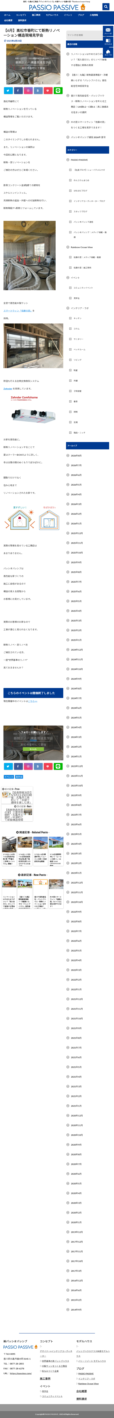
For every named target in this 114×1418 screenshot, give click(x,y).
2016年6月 (76, 1290)
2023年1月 (76, 873)
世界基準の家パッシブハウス (55, 1361)
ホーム (7, 15)
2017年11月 (77, 1251)
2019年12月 (77, 1232)
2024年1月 (76, 756)
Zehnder (7, 388)
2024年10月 (77, 669)
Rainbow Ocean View (82, 247)
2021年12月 (77, 999)
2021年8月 (76, 1038)
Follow (33, 740)
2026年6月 (76, 475)
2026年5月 (76, 484)
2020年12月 (77, 1115)
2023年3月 (76, 853)
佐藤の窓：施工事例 (82, 267)
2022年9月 (76, 911)
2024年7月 (76, 698)
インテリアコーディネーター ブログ (89, 201)
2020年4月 (76, 1193)
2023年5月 (76, 834)
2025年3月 (76, 620)
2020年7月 (76, 1164)
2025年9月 (76, 562)
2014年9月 (76, 1309)
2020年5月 (76, 1183)
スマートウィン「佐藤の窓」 (17, 310)
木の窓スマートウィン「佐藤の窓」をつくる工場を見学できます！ (88, 125)
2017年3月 (76, 1271)
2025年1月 (76, 640)
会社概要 (8, 20)
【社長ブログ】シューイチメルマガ (89, 170)
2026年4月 (76, 494)
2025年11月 (77, 543)
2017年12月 (77, 1241)
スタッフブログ (80, 211)
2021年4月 (76, 1076)
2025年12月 (77, 533)
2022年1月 (76, 989)
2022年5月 (76, 950)
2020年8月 (76, 1154)
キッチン (77, 318)
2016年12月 (77, 1280)
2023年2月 (76, 863)
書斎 (76, 401)
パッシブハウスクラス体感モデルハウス (93, 1353)
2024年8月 (76, 688)
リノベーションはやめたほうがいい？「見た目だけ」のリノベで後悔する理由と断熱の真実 (88, 59)
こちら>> (32, 701)
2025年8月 (76, 572)
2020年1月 (76, 1222)
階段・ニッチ (79, 432)
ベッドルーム (79, 349)
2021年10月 (77, 1018)
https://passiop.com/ (21, 1373)
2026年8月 (76, 455)
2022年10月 (77, 902)
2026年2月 (76, 513)
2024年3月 (76, 737)
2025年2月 (76, 630)
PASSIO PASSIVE (79, 159)
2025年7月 (76, 581)
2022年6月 (76, 941)
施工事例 (36, 15)
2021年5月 (76, 1067)
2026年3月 (76, 504)
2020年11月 (77, 1125)
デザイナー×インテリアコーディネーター (56, 1353)
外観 (76, 380)
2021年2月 (76, 1096)
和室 (76, 370)
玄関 (76, 422)
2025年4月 (76, 611)
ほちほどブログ (80, 191)
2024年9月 (76, 678)
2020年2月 (76, 1212)
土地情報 (94, 15)
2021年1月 (76, 1106)
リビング (77, 360)
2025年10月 (77, 552)
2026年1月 (76, 523)
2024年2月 (76, 746)
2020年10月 (77, 1135)
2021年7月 (76, 1047)
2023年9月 (76, 795)
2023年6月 (76, 824)
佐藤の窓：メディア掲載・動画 (87, 257)
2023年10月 (77, 785)
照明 (76, 412)
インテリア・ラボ (80, 308)
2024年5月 (76, 717)
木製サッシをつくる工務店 (54, 1366)
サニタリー (78, 339)
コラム (77, 328)
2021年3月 (76, 1086)
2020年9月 (76, 1144)
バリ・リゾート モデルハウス (92, 1361)
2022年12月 (77, 882)
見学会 (19, 776)
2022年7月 (76, 931)
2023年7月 (76, 814)
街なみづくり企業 (50, 1371)
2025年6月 (76, 591)
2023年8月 (76, 805)
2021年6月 (76, 1057)
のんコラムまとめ (81, 180)
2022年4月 (76, 960)
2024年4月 (76, 727)
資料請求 (22, 20)
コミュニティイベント (83, 288)
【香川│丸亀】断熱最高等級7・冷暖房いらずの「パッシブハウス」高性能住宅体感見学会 (89, 80)
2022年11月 (77, 892)
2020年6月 (76, 1173)
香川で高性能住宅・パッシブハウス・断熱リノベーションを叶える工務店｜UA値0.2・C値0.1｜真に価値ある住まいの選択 (89, 104)
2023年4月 (76, 843)
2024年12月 (77, 649)
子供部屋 (77, 391)
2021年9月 (76, 1028)
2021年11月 (77, 1008)
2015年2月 (76, 1300)
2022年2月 (76, 979)
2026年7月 (76, 465)
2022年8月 (76, 921)
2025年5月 (76, 601)
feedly (34, 749)
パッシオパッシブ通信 (83, 222)
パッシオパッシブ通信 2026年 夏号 (88, 137)
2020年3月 (76, 1203)
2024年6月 (76, 708)
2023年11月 (77, 776)
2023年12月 (77, 766)
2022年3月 (76, 970)
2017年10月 (77, 1261)
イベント (8, 776)
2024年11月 (77, 659)
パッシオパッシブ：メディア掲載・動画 (90, 234)
